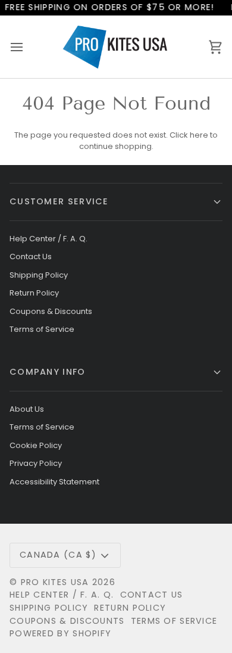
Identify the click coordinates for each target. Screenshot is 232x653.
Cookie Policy (36, 445)
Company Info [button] (48, 372)
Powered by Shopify (60, 633)
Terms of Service (42, 329)
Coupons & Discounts (51, 311)
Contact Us (31, 256)
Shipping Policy (39, 275)
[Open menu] (27, 46)
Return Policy (34, 292)
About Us (27, 409)
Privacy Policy (36, 463)
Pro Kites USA (55, 582)
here (199, 135)
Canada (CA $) (58, 555)
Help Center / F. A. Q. (48, 238)
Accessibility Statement (54, 481)
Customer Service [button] (59, 201)
